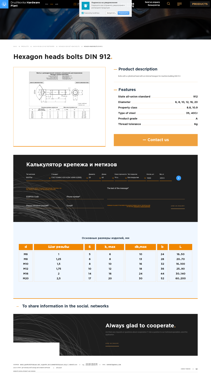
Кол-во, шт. (150, 174)
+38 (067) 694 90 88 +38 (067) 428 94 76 (91, 364)
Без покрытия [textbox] (133, 177)
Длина (104, 174)
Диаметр (92, 174)
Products (25, 46)
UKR (56, 4)
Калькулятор (154, 5)
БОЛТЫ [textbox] (29, 177)
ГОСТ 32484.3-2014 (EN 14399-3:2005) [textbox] (66, 177)
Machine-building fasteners (43, 46)
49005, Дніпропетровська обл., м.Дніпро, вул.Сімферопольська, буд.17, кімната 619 (48, 364)
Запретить (111, 13)
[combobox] (38, 178)
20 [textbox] (90, 177)
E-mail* (70, 206)
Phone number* (73, 197)
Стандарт (54, 174)
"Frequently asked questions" (141, 206)
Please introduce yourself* (37, 206)
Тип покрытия (132, 174)
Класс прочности (121, 174)
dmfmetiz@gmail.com (114, 364)
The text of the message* (118, 188)
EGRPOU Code (32, 197)
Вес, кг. (162, 174)
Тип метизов (30, 174)
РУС (46, 4)
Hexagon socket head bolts (69, 46)
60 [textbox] (103, 177)
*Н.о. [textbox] (117, 177)
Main (15, 46)
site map (59, 367)
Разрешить (123, 13)
